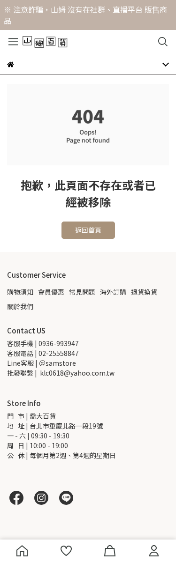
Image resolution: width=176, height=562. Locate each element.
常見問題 (82, 291)
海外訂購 (113, 291)
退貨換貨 (144, 291)
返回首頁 (88, 230)
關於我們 (20, 306)
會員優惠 (51, 291)
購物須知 (20, 291)
